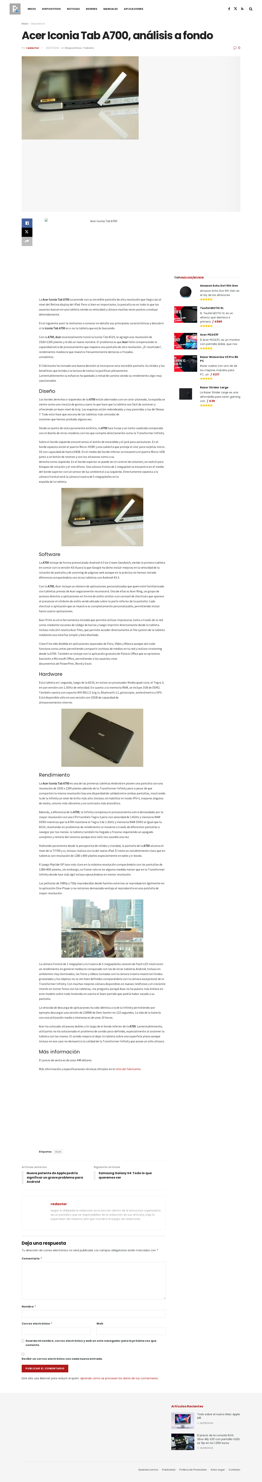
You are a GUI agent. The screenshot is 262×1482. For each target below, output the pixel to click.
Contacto (234, 1469)
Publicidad (168, 1469)
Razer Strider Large (214, 387)
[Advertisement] (207, 241)
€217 (216, 374)
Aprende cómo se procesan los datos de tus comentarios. (119, 1378)
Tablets (88, 48)
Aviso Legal (218, 1469)
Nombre (29, 1306)
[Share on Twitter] (27, 232)
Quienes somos (148, 1469)
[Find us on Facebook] (229, 9)
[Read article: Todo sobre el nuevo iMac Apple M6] (182, 1421)
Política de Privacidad (193, 1469)
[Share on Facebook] (27, 223)
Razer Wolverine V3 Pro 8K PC (219, 359)
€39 (212, 401)
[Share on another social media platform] (27, 241)
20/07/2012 (52, 48)
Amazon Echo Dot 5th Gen (219, 286)
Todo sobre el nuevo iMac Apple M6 (218, 1416)
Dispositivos (51, 9)
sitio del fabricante (128, 1069)
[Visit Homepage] (15, 9)
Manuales (110, 9)
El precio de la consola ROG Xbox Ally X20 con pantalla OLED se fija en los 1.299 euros (218, 1439)
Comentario (32, 1258)
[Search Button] (250, 9)
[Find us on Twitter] (235, 9)
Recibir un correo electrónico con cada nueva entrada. (62, 1359)
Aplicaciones (133, 9)
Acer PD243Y (209, 335)
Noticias (73, 9)
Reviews (91, 9)
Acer (58, 1151)
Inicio (32, 9)
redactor (32, 48)
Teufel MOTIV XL (212, 308)
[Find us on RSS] (242, 9)
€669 (218, 322)
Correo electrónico (37, 1323)
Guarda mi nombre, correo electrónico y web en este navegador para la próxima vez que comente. (91, 1343)
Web (99, 1323)
